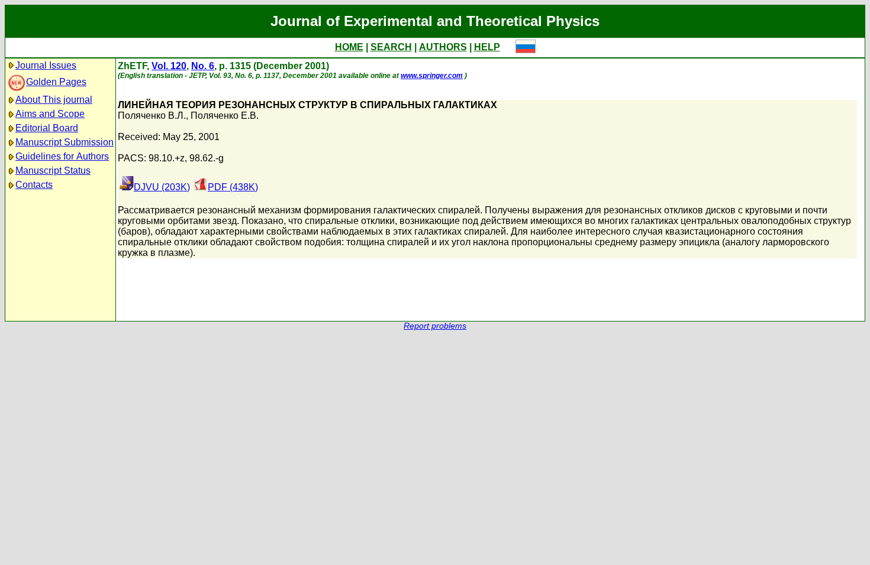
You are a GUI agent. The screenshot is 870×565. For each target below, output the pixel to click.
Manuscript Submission (64, 142)
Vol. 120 (169, 66)
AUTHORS (443, 47)
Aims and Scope (50, 114)
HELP (487, 47)
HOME (349, 47)
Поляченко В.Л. (152, 116)
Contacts (34, 185)
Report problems (435, 326)
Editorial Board (46, 128)
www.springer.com (432, 76)
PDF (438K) (233, 187)
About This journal (53, 100)
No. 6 (202, 66)
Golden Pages (56, 82)
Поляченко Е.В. (225, 116)
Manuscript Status (53, 170)
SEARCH (391, 47)
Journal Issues (45, 65)
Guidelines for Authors (62, 156)
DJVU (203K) (162, 187)
